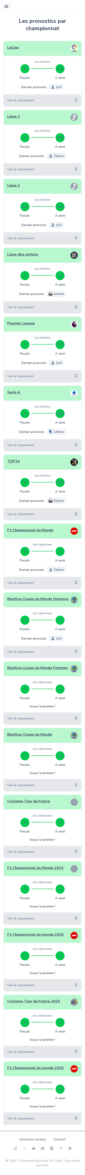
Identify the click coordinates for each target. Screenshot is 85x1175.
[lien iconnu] (70, 1148)
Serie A (13, 392)
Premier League (21, 323)
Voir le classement (20, 100)
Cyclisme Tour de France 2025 (33, 1001)
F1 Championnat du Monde (30, 530)
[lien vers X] (24, 1148)
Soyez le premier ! (43, 706)
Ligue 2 (13, 185)
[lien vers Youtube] (33, 1148)
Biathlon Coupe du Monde (29, 734)
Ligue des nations (22, 254)
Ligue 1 (13, 116)
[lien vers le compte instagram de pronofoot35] (15, 1148)
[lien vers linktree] (60, 1148)
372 (60, 68)
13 (60, 1089)
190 (60, 482)
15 (25, 1089)
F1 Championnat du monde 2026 (35, 1067)
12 (60, 275)
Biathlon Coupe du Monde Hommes (38, 598)
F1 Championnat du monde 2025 (35, 934)
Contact (59, 1139)
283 (60, 206)
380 (60, 413)
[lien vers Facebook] (42, 1148)
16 (60, 755)
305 (60, 137)
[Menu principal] (6, 6)
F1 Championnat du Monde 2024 (35, 867)
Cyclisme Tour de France (28, 801)
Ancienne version (32, 1139)
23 (25, 206)
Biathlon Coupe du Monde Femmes (37, 667)
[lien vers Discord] (51, 1148)
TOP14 (13, 461)
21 (60, 620)
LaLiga (13, 47)
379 (60, 344)
